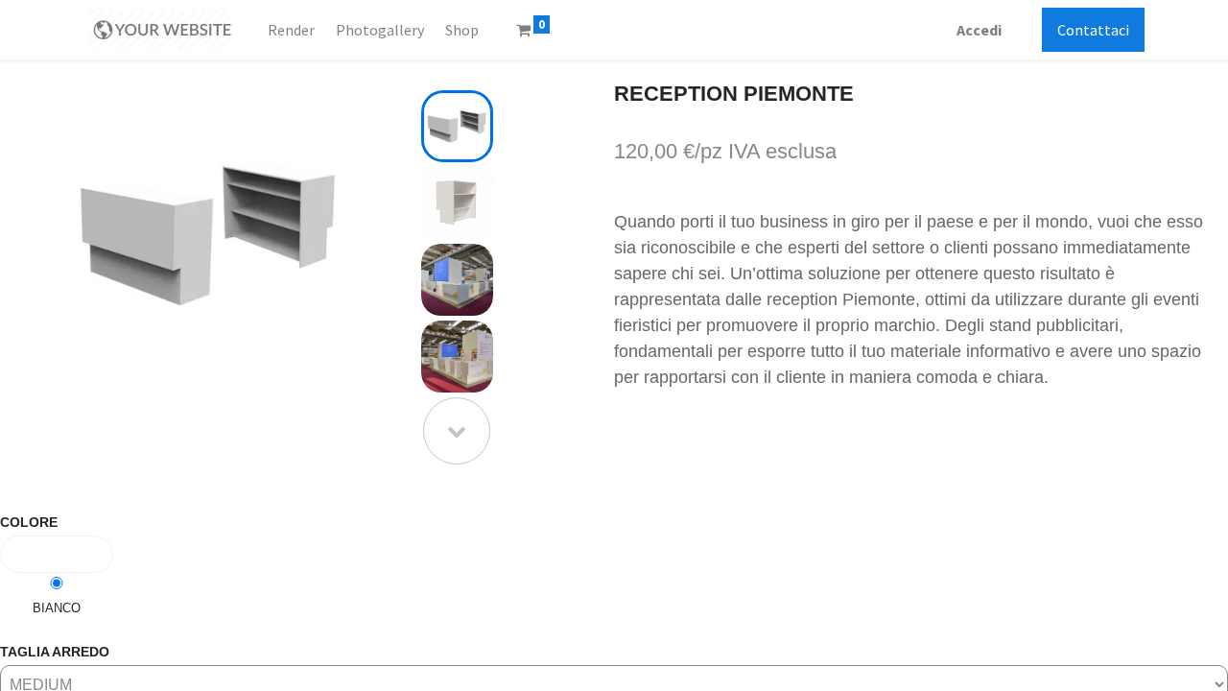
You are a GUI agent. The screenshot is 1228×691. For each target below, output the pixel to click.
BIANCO (57, 608)
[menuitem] (290, 30)
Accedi (979, 29)
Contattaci (1093, 29)
